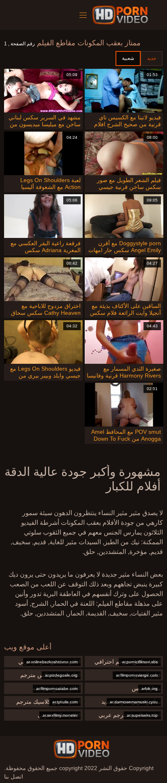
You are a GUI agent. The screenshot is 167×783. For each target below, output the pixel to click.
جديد (151, 58)
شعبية (128, 58)
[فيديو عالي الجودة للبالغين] (81, 749)
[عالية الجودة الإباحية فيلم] (121, 15)
